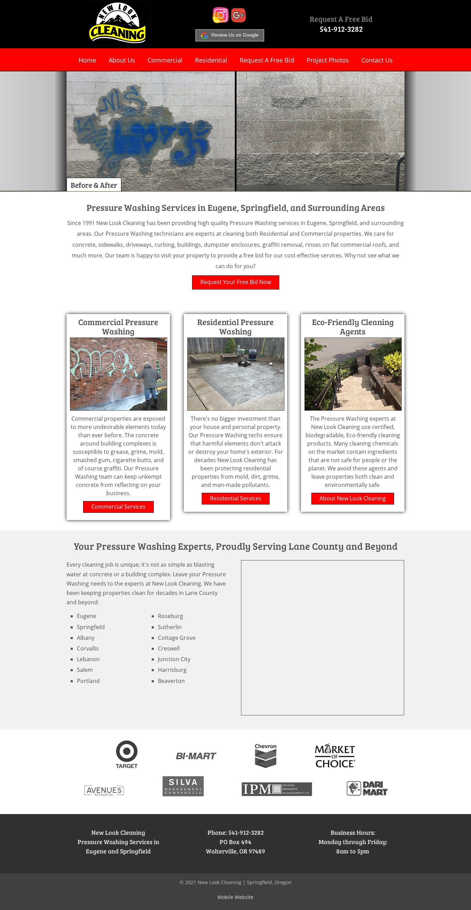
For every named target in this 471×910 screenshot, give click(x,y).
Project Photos (328, 60)
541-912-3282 (341, 28)
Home (87, 60)
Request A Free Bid (341, 18)
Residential (211, 60)
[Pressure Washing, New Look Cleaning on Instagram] (220, 21)
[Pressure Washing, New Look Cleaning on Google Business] (238, 21)
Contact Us (377, 60)
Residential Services (235, 498)
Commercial (165, 60)
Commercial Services (118, 506)
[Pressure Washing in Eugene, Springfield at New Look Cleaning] (118, 43)
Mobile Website (235, 897)
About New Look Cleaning (353, 498)
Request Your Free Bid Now (235, 282)
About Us (122, 60)
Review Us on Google (235, 35)
